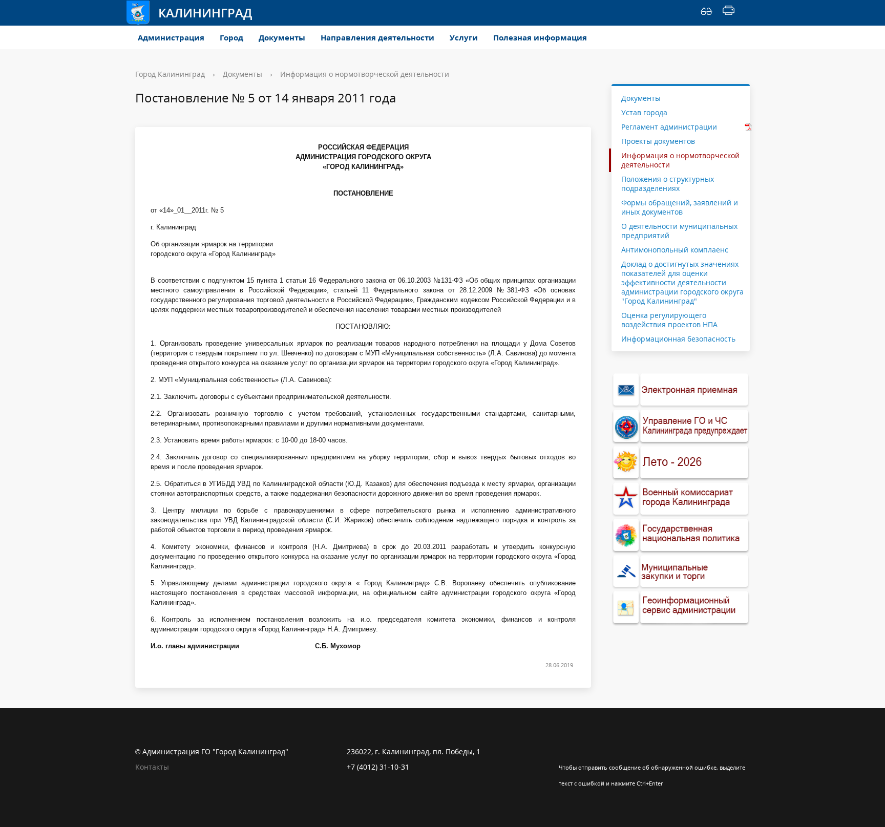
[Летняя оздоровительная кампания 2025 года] (681, 462)
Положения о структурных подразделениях (667, 183)
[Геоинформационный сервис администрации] (681, 607)
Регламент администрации (669, 127)
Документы (282, 37)
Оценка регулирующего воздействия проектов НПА (669, 319)
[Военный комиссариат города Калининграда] (681, 499)
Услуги (464, 37)
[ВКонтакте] (566, 751)
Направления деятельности (377, 37)
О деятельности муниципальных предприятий (679, 230)
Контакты (152, 767)
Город (231, 37)
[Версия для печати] (729, 13)
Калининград (205, 12)
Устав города (644, 112)
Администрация (171, 37)
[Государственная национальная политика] (681, 535)
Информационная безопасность (678, 339)
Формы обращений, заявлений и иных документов (679, 207)
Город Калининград (170, 74)
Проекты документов (658, 141)
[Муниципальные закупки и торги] (681, 572)
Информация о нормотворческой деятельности (364, 74)
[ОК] (586, 751)
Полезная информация (540, 37)
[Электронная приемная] (681, 390)
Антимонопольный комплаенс (674, 250)
